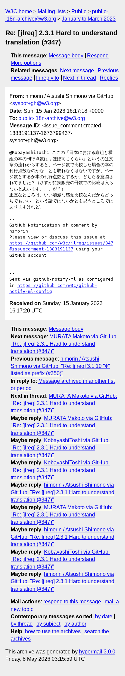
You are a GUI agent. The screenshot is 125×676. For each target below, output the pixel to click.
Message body (66, 55)
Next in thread (79, 78)
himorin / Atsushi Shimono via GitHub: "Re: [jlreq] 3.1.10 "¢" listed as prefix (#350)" (60, 366)
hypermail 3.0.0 (97, 651)
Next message (77, 70)
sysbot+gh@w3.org (35, 103)
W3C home (18, 11)
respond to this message (72, 601)
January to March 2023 (89, 19)
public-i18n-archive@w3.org (51, 118)
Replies (109, 78)
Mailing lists (52, 11)
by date (103, 616)
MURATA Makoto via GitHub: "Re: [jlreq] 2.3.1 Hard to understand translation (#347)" (64, 344)
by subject (48, 624)
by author (75, 624)
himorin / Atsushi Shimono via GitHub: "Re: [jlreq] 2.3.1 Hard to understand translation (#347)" (62, 492)
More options (26, 63)
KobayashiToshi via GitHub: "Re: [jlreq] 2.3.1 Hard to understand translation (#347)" (60, 448)
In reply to (47, 78)
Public (78, 11)
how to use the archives (53, 631)
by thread (22, 624)
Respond (98, 55)
